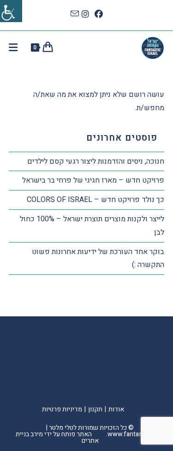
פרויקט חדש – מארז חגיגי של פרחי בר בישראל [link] (93, 180)
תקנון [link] (95, 409)
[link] (11, 11)
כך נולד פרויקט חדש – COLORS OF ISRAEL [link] (95, 199)
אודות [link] (116, 409)
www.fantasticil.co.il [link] (135, 434)
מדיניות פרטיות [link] (62, 409)
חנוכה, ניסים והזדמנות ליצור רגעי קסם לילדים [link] (95, 161)
